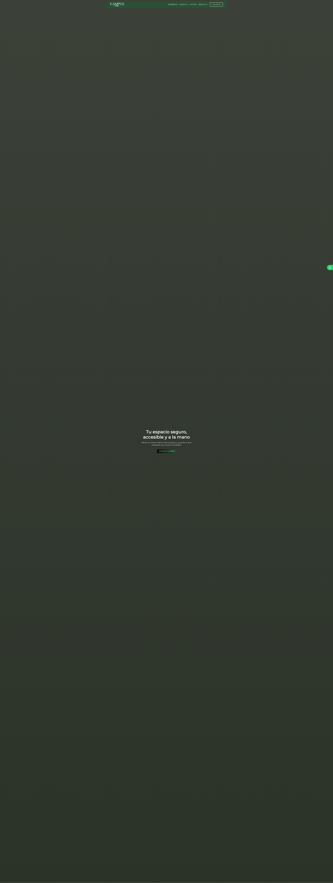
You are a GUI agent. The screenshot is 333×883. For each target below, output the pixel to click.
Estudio (193, 4)
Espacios (183, 4)
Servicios (202, 4)
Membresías (173, 4)
